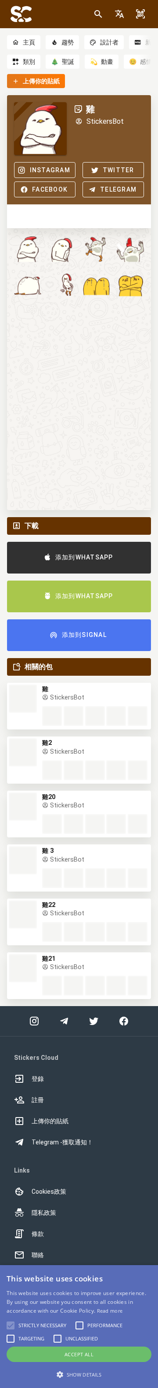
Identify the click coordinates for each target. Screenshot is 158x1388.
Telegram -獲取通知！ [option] (62, 1142)
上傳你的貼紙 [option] (50, 1121)
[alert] (79, 1326)
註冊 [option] (38, 1099)
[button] (119, 14)
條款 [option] (38, 1233)
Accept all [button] (79, 1354)
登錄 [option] (38, 1078)
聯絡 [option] (38, 1254)
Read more (110, 1310)
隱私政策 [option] (44, 1212)
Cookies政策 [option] (49, 1191)
